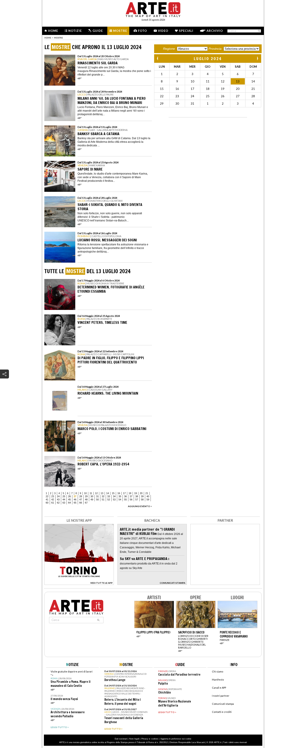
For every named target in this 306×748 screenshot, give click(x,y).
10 (85, 493)
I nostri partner (220, 695)
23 (52, 496)
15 (113, 493)
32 (103, 496)
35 (120, 496)
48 (86, 499)
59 (148, 499)
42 (52, 499)
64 (69, 502)
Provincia (215, 48)
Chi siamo (217, 671)
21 (146, 493)
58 (142, 499)
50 (97, 499)
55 (125, 499)
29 (86, 496)
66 (80, 502)
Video (163, 30)
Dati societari (121, 739)
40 (148, 496)
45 (69, 499)
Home (53, 30)
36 (125, 496)
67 (86, 502)
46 (75, 499)
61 (52, 502)
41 (47, 499)
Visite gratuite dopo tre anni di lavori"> (72, 679)
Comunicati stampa (223, 703)
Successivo (257, 58)
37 (131, 496)
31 (97, 496)
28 (80, 496)
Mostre (120, 30)
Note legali (134, 739)
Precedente (158, 58)
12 (96, 493)
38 (136, 496)
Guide (98, 30)
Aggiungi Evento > (140, 506)
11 (91, 493)
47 (80, 499)
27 (75, 496)
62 (58, 502)
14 (107, 493)
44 (63, 499)
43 (58, 499)
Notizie (75, 30)
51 (103, 499)
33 (108, 496)
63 (63, 502)
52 (108, 499)
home (47, 37)
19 (135, 493)
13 (102, 493)
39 (142, 496)
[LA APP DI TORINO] (79, 583)
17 (124, 493)
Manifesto (218, 679)
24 (58, 496)
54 (120, 499)
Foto (142, 30)
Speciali (186, 30)
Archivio (215, 30)
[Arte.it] (153, 9)
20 (141, 493)
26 (69, 496)
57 (136, 499)
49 (92, 499)
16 (118, 493)
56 (131, 499)
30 (92, 496)
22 (47, 496)
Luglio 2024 (208, 58)
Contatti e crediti (222, 711)
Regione (169, 48)
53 (114, 499)
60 (47, 502)
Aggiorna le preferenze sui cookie (175, 739)
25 (63, 496)
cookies (154, 739)
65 (75, 502)
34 (114, 496)
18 (130, 493)
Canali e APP (219, 687)
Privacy (144, 739)
